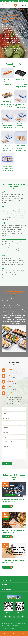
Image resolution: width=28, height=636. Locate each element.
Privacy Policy (13, 628)
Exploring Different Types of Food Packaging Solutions (13, 561)
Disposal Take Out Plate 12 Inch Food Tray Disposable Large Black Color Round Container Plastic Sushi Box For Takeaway (20, 83)
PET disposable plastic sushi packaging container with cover (7, 125)
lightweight (21, 307)
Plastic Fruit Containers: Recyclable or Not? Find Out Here (13, 500)
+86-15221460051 (12, 372)
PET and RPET (12, 301)
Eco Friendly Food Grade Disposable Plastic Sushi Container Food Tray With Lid (7, 103)
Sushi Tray (21, 9)
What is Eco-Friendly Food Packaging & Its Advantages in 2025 (14, 531)
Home (6, 9)
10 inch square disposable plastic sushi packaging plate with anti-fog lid (7, 147)
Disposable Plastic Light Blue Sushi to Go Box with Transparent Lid (7, 169)
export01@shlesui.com (10, 1)
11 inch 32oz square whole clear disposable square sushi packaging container (21, 147)
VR (19, 5)
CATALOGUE (23, 1)
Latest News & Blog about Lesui (14, 476)
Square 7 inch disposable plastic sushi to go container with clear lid (20, 126)
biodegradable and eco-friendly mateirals (14, 44)
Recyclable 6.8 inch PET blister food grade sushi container (21, 106)
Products (13, 9)
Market (5, 584)
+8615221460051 (12, 384)
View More (8, 506)
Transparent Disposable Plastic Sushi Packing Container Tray (7, 81)
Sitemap (4, 628)
